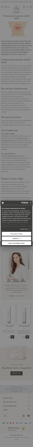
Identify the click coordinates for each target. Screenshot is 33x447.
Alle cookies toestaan (17, 233)
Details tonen (24, 229)
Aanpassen (15, 238)
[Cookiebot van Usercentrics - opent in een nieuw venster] (21, 203)
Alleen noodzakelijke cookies (16, 243)
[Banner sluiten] (30, 202)
